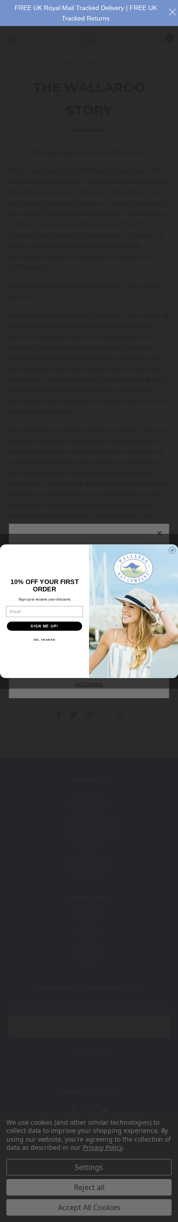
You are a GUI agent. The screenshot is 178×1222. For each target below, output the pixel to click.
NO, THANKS (45, 639)
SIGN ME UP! (44, 626)
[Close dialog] (172, 550)
